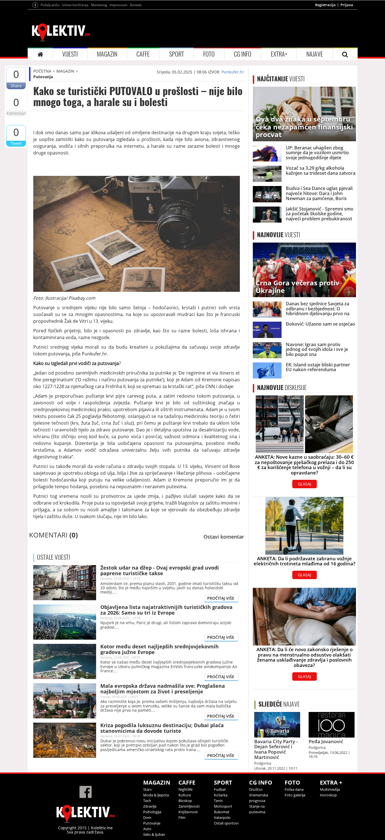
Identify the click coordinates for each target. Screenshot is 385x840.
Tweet (16, 143)
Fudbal (219, 789)
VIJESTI (70, 54)
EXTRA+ (279, 54)
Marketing (99, 5)
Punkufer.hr (233, 72)
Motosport (223, 806)
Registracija (325, 4)
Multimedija (330, 789)
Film (181, 817)
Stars (147, 789)
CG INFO (242, 54)
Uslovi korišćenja (75, 5)
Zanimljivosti (189, 806)
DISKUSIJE (282, 387)
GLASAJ (304, 484)
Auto (147, 828)
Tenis (218, 800)
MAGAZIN (107, 54)
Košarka (220, 795)
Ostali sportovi (226, 823)
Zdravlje (149, 806)
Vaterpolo (222, 817)
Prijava (346, 4)
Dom (147, 817)
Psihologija (152, 811)
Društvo (256, 789)
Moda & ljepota (156, 795)
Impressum (118, 5)
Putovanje (151, 823)
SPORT (176, 54)
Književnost (188, 811)
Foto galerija (295, 795)
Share (16, 85)
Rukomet (221, 811)
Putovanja (43, 76)
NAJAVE (314, 54)
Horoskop (328, 795)
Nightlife (185, 789)
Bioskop (185, 800)
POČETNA (42, 71)
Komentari (16, 113)
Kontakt (136, 5)
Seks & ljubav (154, 834)
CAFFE (143, 54)
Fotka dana (294, 789)
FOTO (209, 54)
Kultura (184, 795)
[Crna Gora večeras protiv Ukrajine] (304, 269)
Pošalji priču (50, 5)
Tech (147, 800)
